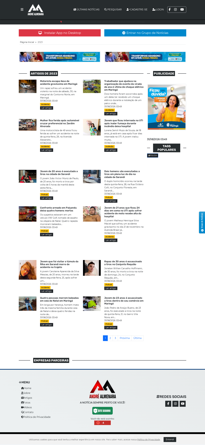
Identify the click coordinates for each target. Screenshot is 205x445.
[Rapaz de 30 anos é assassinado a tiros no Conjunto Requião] (92, 267)
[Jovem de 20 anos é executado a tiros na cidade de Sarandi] (27, 176)
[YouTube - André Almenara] (183, 404)
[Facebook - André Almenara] (168, 404)
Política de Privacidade (37, 417)
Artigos (28, 397)
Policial (44, 194)
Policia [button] (153, 155)
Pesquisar (114, 9)
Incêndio (109, 146)
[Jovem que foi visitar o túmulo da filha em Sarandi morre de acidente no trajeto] (27, 269)
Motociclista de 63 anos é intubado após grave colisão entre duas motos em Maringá (104, 22)
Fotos (27, 402)
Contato (28, 412)
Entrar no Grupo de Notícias (147, 33)
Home (27, 388)
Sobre (26, 393)
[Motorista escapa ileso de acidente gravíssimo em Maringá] (27, 86)
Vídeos (28, 407)
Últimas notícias (88, 9)
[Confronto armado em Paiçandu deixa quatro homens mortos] (27, 213)
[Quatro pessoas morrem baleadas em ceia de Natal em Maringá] (27, 303)
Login (160, 9)
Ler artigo (46, 108)
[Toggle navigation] (22, 9)
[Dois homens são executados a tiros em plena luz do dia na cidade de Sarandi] (92, 176)
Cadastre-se (139, 9)
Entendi (170, 439)
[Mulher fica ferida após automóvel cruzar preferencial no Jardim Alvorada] (27, 124)
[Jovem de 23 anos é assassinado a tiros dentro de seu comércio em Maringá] (92, 303)
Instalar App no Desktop (62, 33)
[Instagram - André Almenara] (175, 404)
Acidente (45, 104)
